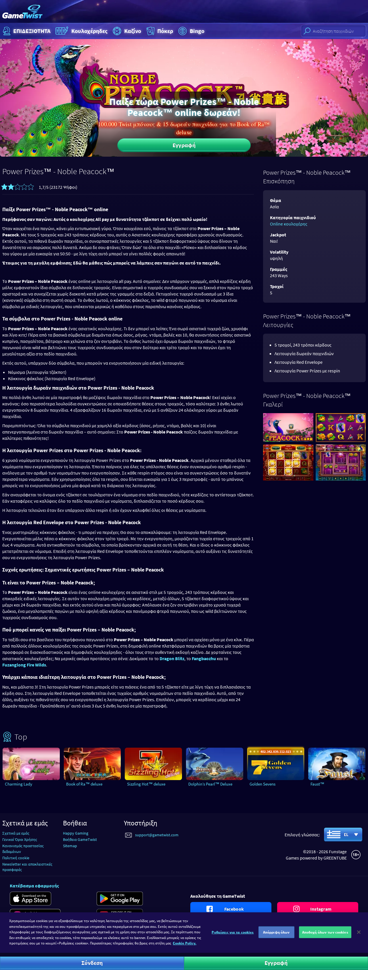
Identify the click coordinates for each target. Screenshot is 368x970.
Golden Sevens (262, 784)
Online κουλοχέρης (288, 224)
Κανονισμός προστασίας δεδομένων (23, 848)
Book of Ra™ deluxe (84, 784)
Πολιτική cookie (15, 857)
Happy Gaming (75, 833)
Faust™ (317, 784)
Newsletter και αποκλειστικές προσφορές (27, 867)
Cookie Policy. (184, 943)
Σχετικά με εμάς (15, 833)
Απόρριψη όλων (276, 932)
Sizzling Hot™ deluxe (146, 784)
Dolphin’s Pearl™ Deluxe (210, 784)
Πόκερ (165, 30)
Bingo (197, 30)
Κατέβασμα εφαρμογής (34, 886)
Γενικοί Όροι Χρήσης (19, 839)
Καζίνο (132, 30)
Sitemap (70, 845)
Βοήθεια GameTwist (80, 839)
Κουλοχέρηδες (89, 30)
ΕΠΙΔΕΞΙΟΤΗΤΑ (31, 30)
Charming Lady (18, 784)
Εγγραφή (183, 145)
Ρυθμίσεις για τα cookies (233, 932)
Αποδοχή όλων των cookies (325, 932)
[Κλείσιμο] (358, 932)
